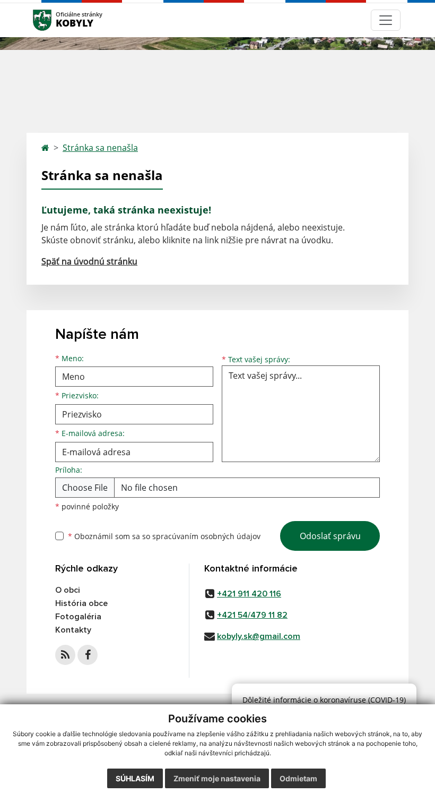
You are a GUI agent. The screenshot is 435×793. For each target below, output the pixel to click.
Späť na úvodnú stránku (89, 261)
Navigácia (58, 20)
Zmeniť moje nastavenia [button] (216, 778)
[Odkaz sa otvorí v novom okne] (65, 655)
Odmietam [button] (298, 778)
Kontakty (73, 630)
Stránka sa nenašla (100, 148)
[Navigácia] (386, 20)
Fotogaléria (78, 616)
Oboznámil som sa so (164, 536)
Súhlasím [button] (135, 778)
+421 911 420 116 (249, 594)
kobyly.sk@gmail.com (258, 636)
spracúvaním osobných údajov (206, 536)
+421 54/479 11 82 (252, 615)
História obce (81, 603)
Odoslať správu (330, 536)
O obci (67, 590)
